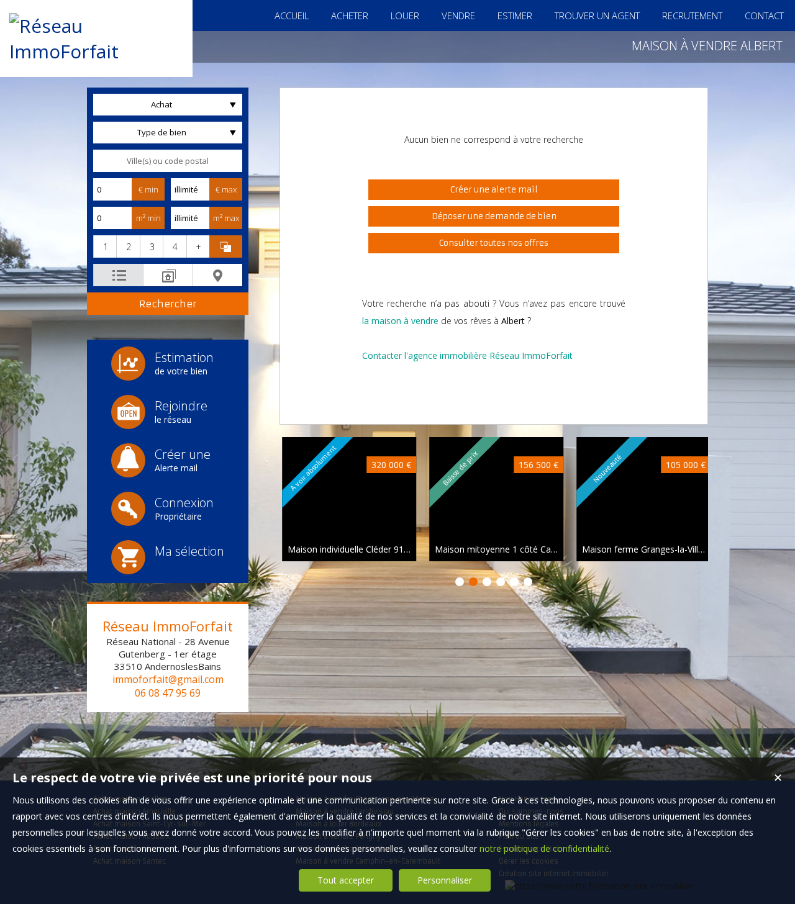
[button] (104, 246)
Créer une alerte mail (494, 189)
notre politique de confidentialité (544, 848)
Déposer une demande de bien (494, 216)
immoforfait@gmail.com (168, 679)
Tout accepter (345, 880)
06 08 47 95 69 (168, 693)
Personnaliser (444, 880)
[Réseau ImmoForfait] (96, 51)
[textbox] (167, 161)
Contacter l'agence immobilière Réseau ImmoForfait (467, 355)
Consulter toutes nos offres (493, 243)
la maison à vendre (400, 321)
